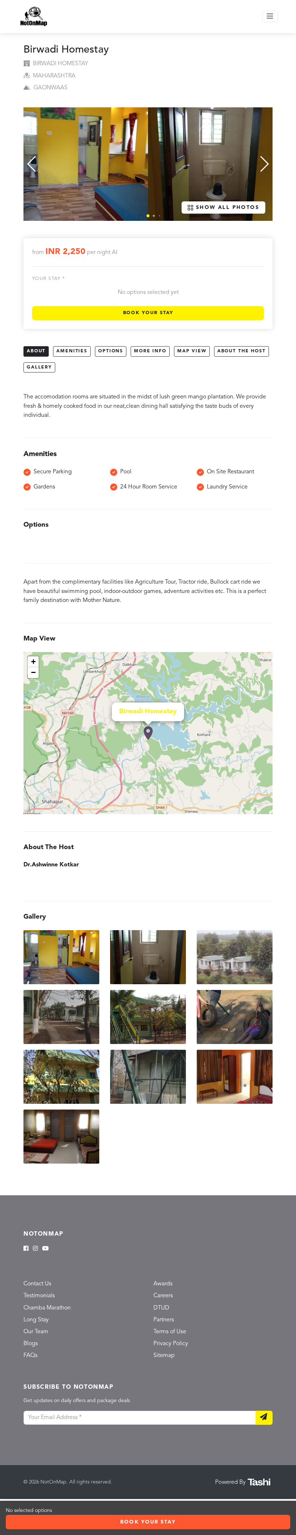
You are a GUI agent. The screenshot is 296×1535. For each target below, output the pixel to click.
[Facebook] (26, 1249)
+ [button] (33, 661)
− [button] (33, 672)
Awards (163, 1284)
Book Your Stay (148, 313)
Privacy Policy (170, 1344)
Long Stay (36, 1320)
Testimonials (39, 1296)
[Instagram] (35, 1249)
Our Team (35, 1332)
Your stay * (48, 278)
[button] (148, 215)
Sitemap (164, 1355)
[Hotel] (148, 733)
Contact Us (37, 1284)
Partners (163, 1320)
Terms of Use (169, 1332)
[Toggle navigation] (270, 16)
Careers (163, 1296)
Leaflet (265, 811)
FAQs (30, 1355)
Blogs (30, 1344)
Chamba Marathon (47, 1308)
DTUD (161, 1308)
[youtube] (45, 1249)
